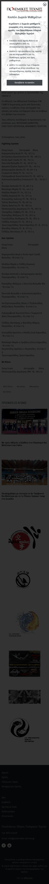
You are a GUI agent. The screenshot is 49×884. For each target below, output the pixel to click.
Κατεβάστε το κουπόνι (24, 82)
